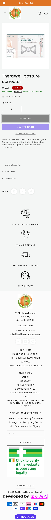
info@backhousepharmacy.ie (25, 334)
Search (26, 377)
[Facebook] (14, 191)
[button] (5, 13)
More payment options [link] (25, 133)
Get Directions (25, 325)
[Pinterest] (31, 191)
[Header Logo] (22, 13)
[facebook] (26, 341)
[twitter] (18, 341)
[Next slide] (47, 3)
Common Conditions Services (25, 365)
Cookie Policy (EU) (25, 389)
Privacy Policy (25, 385)
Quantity (7, 102)
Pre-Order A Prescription (25, 358)
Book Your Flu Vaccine (26, 354)
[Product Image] (25, 46)
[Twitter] (23, 191)
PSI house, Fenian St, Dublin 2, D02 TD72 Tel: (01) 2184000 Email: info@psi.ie (25, 403)
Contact (25, 381)
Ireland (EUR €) (24, 485)
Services (25, 361)
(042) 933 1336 (25, 3)
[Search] (39, 13)
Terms (25, 396)
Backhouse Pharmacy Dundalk (28, 492)
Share (5, 191)
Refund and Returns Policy (25, 392)
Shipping (18, 91)
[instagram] (33, 341)
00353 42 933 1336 (25, 330)
